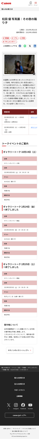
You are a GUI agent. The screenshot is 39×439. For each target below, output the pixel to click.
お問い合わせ (6, 428)
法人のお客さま (19, 384)
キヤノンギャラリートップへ (18, 350)
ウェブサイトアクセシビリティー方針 (20, 434)
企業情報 (19, 396)
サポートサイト (19, 390)
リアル (15, 38)
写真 (23, 38)
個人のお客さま (7, 9)
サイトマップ (16, 428)
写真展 (7, 38)
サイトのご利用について (29, 428)
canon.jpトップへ (19, 415)
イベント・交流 (16, 367)
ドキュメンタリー (10, 42)
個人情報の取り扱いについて (20, 431)
